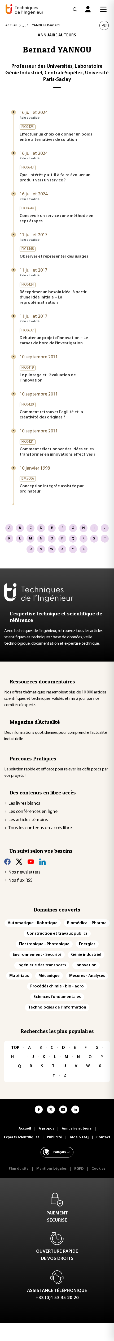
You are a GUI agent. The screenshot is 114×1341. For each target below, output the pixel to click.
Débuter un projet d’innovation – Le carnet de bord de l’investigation (54, 340)
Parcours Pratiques (33, 758)
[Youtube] (31, 861)
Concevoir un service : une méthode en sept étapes (56, 218)
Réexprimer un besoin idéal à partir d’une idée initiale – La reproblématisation (53, 297)
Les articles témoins (28, 820)
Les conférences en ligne (33, 811)
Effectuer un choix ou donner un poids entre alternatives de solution (56, 137)
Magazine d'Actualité (35, 722)
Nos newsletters (24, 872)
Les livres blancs (24, 803)
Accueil (11, 25)
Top (15, 1048)
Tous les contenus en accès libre (40, 828)
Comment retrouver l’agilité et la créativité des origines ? (51, 414)
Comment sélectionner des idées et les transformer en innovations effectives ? (57, 452)
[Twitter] (19, 861)
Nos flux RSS (20, 880)
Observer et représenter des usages (54, 256)
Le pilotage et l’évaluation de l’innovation (48, 378)
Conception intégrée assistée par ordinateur (52, 489)
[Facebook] (7, 861)
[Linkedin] (42, 861)
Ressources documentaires (42, 681)
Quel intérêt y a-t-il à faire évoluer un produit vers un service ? (55, 177)
